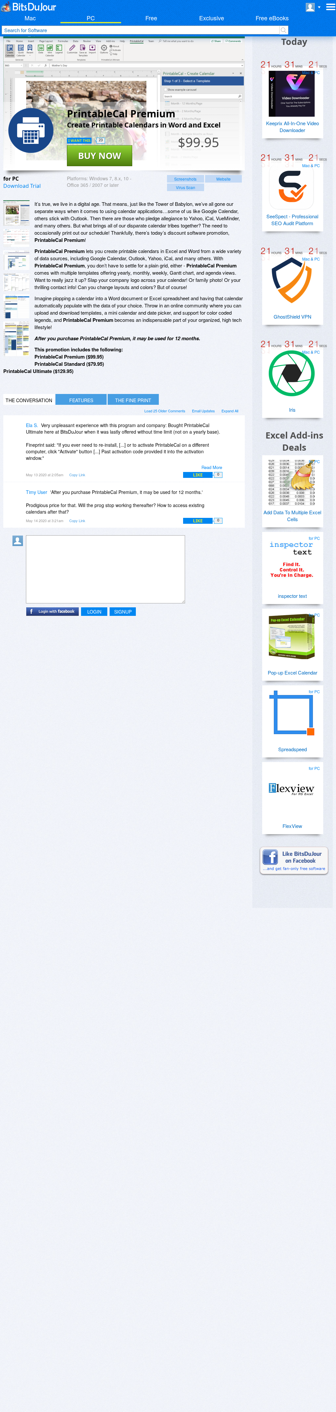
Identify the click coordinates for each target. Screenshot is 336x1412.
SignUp (123, 611)
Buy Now (99, 155)
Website (223, 179)
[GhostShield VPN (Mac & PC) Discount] (291, 277)
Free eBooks (272, 17)
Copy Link (77, 474)
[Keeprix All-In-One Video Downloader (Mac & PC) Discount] (291, 91)
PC (91, 17)
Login (94, 611)
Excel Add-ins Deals (294, 441)
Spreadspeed (292, 749)
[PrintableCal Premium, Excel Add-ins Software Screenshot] (16, 260)
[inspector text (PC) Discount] (291, 557)
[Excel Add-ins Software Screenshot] (16, 238)
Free (151, 17)
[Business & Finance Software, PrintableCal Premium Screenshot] (16, 339)
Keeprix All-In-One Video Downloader (292, 126)
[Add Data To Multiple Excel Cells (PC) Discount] (291, 480)
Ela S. (32, 425)
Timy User (36, 492)
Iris (292, 409)
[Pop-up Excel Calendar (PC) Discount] (291, 633)
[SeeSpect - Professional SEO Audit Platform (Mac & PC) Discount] (291, 184)
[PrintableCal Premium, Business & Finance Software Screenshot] (16, 282)
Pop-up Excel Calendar (292, 672)
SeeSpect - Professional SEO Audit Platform (292, 219)
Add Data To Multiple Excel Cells (292, 515)
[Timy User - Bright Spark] (19, 497)
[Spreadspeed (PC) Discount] (291, 710)
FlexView (292, 825)
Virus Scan (185, 187)
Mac (30, 17)
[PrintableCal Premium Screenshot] (16, 213)
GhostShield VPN (292, 316)
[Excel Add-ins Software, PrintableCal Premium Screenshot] (16, 306)
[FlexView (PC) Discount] (291, 787)
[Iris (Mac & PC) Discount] (291, 370)
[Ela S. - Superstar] (19, 430)
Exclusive (211, 17)
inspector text (292, 595)
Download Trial (22, 185)
